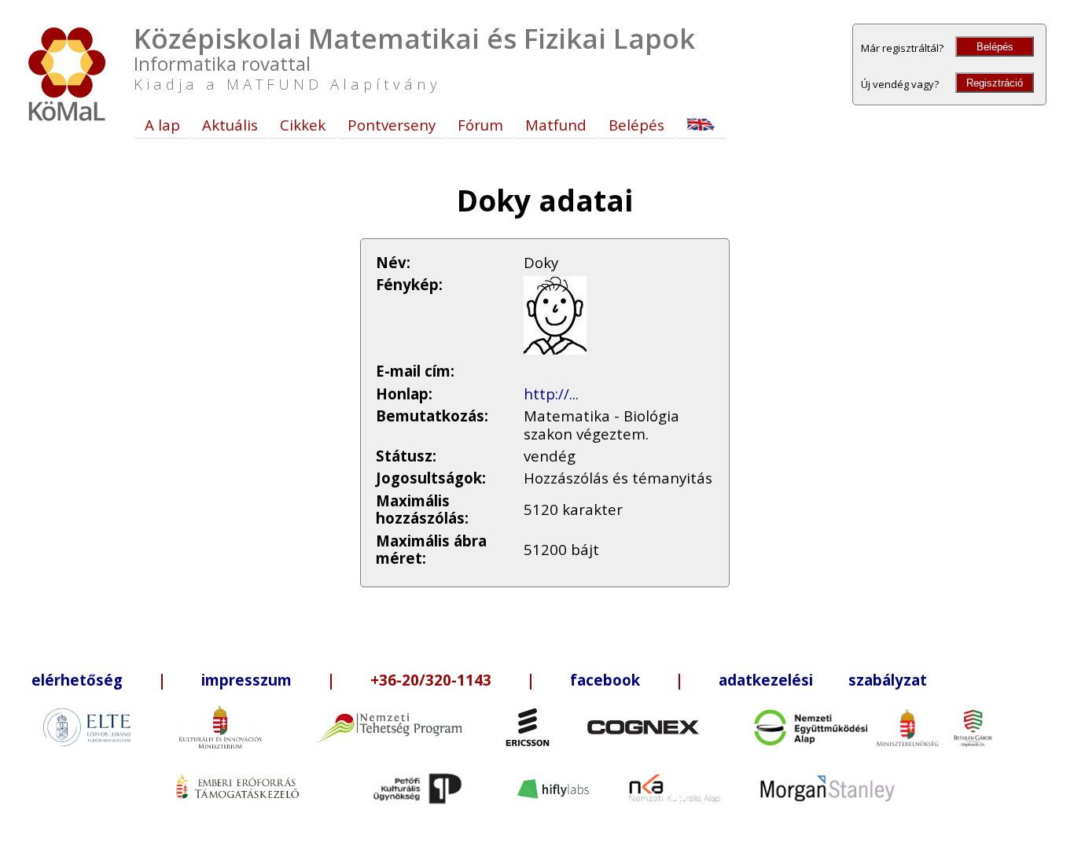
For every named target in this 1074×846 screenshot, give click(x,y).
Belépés (995, 47)
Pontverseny (392, 124)
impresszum (246, 680)
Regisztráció (994, 83)
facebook (605, 680)
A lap (162, 124)
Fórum (480, 124)
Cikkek (303, 124)
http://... (551, 393)
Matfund (556, 124)
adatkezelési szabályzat (823, 680)
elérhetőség (77, 680)
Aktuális (230, 124)
